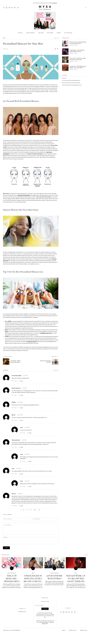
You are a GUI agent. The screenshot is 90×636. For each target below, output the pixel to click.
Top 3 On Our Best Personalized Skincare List (72, 85)
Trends (59, 32)
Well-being (50, 32)
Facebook (4, 7)
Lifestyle (20, 32)
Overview (64, 78)
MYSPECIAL (54, 3)
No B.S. (7, 331)
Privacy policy (73, 630)
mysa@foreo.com (22, 611)
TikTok (18, 7)
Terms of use (83, 630)
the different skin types (45, 333)
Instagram (6, 7)
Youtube (9, 7)
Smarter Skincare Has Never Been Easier (71, 82)
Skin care (41, 32)
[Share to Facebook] (55, 49)
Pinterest (15, 7)
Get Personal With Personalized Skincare (71, 80)
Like (12, 381)
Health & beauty (30, 32)
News (4, 37)
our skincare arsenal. (31, 341)
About (64, 630)
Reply (21, 381)
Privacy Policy (44, 622)
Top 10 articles (68, 32)
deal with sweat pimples (24, 195)
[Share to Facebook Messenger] (57, 49)
